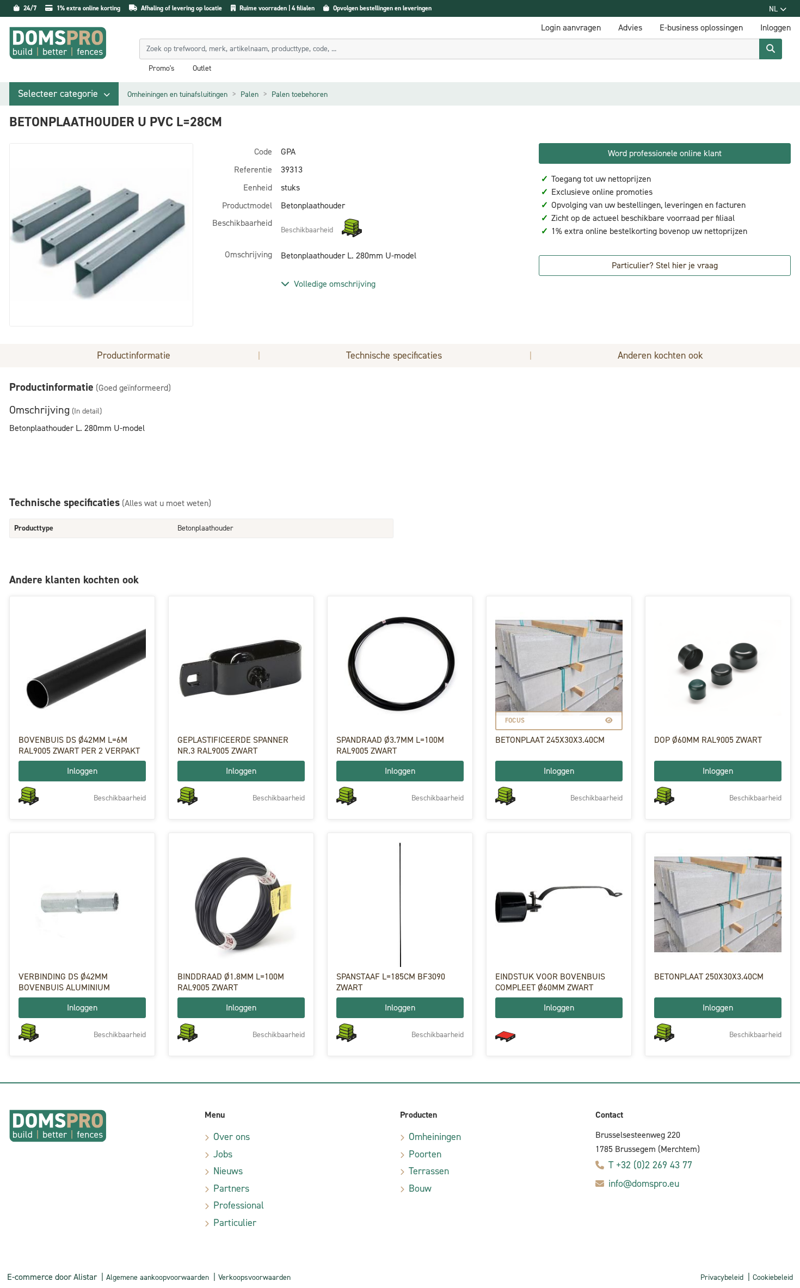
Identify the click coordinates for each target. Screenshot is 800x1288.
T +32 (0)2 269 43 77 (650, 1165)
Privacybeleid (721, 1277)
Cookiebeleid (773, 1277)
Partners (231, 1188)
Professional (238, 1205)
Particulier (234, 1222)
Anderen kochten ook (660, 355)
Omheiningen (435, 1136)
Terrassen (429, 1171)
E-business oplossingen (701, 27)
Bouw (420, 1188)
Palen (250, 94)
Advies (630, 27)
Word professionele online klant (665, 153)
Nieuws (228, 1171)
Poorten (425, 1154)
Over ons (231, 1136)
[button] (64, 94)
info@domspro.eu (643, 1183)
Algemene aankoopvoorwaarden (157, 1277)
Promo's (162, 68)
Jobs (222, 1154)
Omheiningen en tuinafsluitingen (177, 94)
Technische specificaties (394, 355)
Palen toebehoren (300, 94)
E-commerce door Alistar (52, 1277)
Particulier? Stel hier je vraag (665, 265)
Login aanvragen (571, 27)
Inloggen (82, 771)
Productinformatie (133, 355)
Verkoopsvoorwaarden (254, 1277)
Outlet (202, 68)
